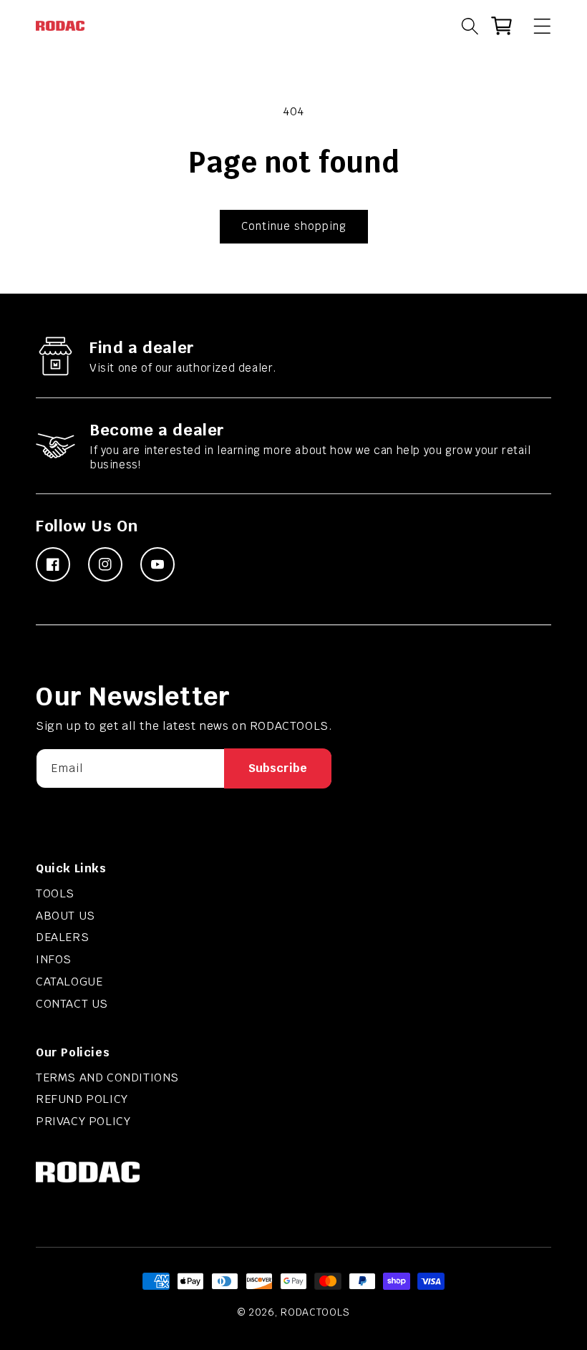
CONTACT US (72, 1003)
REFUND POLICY (82, 1098)
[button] (535, 26)
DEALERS (62, 937)
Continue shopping (293, 226)
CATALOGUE (69, 981)
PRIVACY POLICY (83, 1121)
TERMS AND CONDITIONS (107, 1077)
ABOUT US (65, 915)
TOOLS (55, 893)
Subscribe (277, 768)
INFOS (54, 959)
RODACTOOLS (315, 1312)
